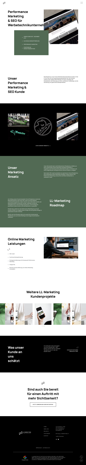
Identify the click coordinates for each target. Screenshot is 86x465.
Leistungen (47, 433)
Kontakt (46, 435)
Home (45, 426)
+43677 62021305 (60, 436)
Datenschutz (46, 447)
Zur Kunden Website (42, 145)
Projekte (46, 431)
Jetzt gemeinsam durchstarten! (43, 404)
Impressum (39, 447)
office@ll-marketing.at (62, 433)
